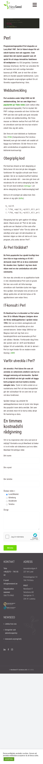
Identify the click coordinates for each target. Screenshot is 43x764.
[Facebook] (8, 649)
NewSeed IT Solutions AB (19, 670)
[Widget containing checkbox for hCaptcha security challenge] (22, 536)
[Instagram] (12, 649)
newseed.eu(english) (11, 639)
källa (21, 198)
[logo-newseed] (13, 2)
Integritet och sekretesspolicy (11, 631)
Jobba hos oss (10, 624)
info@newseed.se (11, 583)
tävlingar (27, 186)
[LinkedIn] (4, 649)
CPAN (9, 137)
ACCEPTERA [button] (9, 759)
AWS (12, 353)
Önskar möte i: (9, 491)
